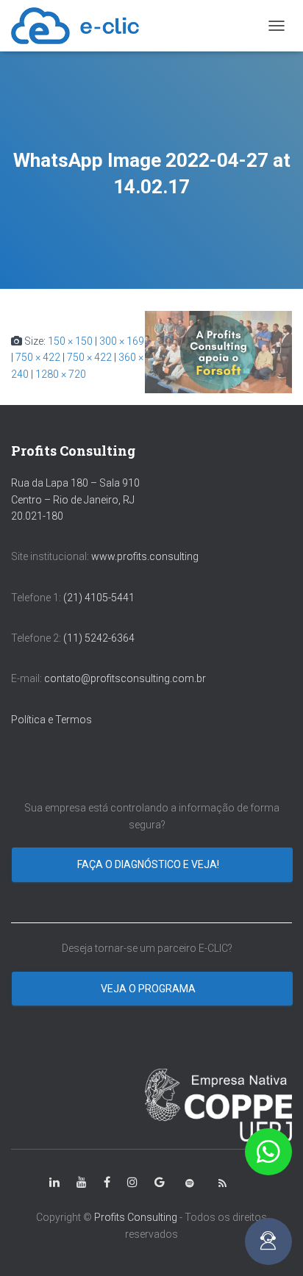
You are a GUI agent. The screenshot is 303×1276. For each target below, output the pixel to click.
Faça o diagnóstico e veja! (149, 864)
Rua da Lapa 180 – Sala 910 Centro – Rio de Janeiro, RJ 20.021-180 (75, 499)
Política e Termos (51, 719)
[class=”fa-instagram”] (132, 1183)
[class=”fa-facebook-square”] (107, 1183)
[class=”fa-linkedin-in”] (54, 1183)
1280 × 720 (60, 374)
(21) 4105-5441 (99, 597)
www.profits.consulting (145, 556)
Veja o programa (149, 988)
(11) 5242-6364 (100, 638)
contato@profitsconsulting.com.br (125, 678)
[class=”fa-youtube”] (81, 1183)
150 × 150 (70, 341)
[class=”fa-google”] (159, 1183)
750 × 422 (37, 357)
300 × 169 (121, 341)
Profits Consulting (135, 1217)
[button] (268, 1151)
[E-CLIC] (80, 25)
